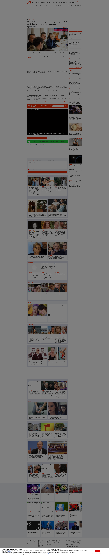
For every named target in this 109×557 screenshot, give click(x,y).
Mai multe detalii (9, 551)
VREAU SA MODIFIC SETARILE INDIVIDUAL (97, 553)
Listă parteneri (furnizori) (50, 553)
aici (42, 553)
